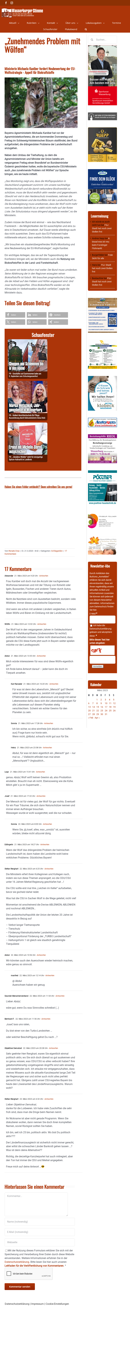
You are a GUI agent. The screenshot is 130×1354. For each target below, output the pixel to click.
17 (106, 707)
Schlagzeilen (57, 551)
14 (93, 707)
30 (102, 714)
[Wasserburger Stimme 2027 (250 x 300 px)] (102, 299)
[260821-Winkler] (27, 424)
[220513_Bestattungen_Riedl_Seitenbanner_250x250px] (102, 436)
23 (102, 710)
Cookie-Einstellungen (57, 1303)
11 (110, 703)
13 (89, 707)
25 (110, 710)
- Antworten (43, 576)
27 (89, 714)
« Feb (90, 717)
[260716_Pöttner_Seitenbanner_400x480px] (102, 472)
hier (94, 610)
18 (110, 707)
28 (93, 714)
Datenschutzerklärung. (17, 1261)
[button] (86, 29)
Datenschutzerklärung (100, 628)
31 (106, 714)
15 (97, 707)
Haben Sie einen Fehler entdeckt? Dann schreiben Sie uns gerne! (38, 487)
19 (114, 707)
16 (102, 707)
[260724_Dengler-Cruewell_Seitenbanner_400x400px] (102, 341)
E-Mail (93, 613)
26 (114, 710)
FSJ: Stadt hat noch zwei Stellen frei (101, 228)
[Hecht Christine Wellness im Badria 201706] (102, 537)
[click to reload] (102, 650)
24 (106, 710)
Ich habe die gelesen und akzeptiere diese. (101, 630)
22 (97, 710)
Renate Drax (14, 551)
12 (114, 703)
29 (97, 714)
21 (93, 710)
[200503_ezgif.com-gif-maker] (102, 377)
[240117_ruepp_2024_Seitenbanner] (102, 129)
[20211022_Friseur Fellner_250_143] (102, 514)
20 (89, 710)
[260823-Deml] (27, 341)
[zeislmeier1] (102, 419)
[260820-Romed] (27, 382)
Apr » (97, 717)
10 (106, 703)
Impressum (37, 1303)
